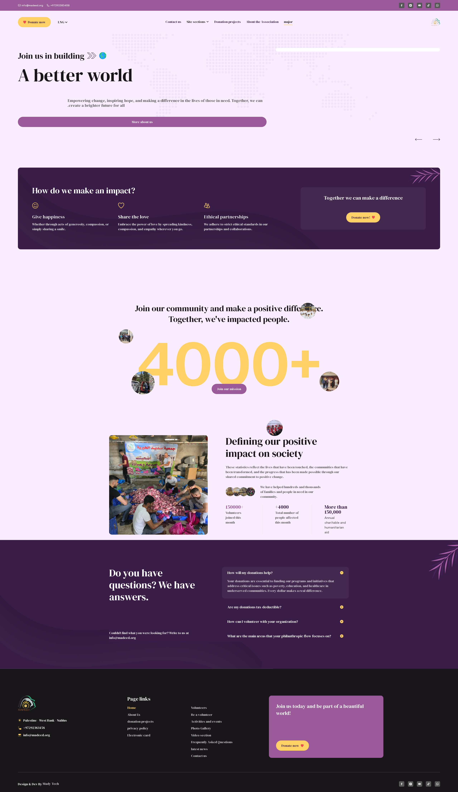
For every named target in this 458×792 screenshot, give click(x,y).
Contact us (173, 21)
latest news (199, 749)
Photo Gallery (201, 728)
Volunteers (199, 708)
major (288, 21)
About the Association (262, 21)
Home (131, 708)
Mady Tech (50, 784)
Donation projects (227, 21)
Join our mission (229, 389)
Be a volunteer (201, 715)
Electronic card (138, 735)
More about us (142, 122)
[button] (198, 21)
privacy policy (137, 728)
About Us (133, 715)
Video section (201, 735)
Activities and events (206, 721)
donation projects (140, 721)
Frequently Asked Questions (212, 742)
